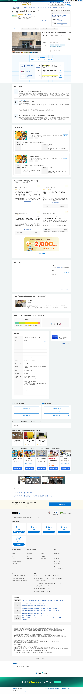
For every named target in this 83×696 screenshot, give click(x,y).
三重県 (51, 38)
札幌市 (26, 600)
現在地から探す (29, 558)
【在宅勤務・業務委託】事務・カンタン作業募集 (19, 580)
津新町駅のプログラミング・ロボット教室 (46, 496)
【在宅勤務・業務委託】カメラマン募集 (18, 578)
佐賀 (29, 617)
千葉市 (52, 603)
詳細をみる (61, 66)
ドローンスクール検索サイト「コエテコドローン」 (41, 576)
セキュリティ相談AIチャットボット (48, 667)
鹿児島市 (63, 617)
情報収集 (48, 691)
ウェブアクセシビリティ (57, 564)
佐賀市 (32, 617)
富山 (29, 608)
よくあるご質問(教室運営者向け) (66, 2)
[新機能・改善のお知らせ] (48, 4)
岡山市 (38, 615)
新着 (12, 556)
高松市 (32, 613)
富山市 (32, 608)
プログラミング (14, 558)
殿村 (55, 38)
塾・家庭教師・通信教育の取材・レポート (18, 561)
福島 (60, 600)
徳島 (23, 613)
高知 (41, 613)
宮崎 (53, 617)
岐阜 (23, 605)
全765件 (60, 20)
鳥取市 (25, 615)
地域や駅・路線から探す (30, 551)
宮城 (42, 600)
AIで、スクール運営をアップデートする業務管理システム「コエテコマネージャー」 (46, 581)
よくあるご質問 (43, 551)
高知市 (44, 613)
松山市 (38, 613)
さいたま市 (45, 603)
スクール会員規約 (57, 553)
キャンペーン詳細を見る (41, 253)
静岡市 (32, 605)
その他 (64, 691)
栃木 (29, 603)
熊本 (41, 617)
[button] (38, 41)
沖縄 (23, 619)
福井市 (44, 608)
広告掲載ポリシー (57, 569)
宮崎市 (56, 617)
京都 (29, 610)
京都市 (32, 610)
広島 (41, 615)
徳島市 (25, 613)
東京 (56, 603)
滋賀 (23, 610)
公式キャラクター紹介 (57, 563)
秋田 (48, 600)
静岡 (29, 605)
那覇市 (25, 619)
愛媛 (35, 613)
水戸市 (25, 603)
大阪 (35, 610)
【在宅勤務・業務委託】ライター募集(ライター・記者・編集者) (21, 576)
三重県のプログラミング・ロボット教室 (19, 492)
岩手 (36, 600)
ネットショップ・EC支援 (23, 691)
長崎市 (38, 617)
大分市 (50, 617)
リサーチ (44, 691)
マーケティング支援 (39, 691)
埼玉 (42, 603)
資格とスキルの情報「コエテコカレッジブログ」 (41, 586)
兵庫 (41, 610)
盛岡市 (38, 600)
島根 (29, 615)
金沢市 (38, 608)
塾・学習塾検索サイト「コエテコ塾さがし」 (40, 580)
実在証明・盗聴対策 (15, 669)
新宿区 (58, 603)
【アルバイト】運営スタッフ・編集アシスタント (19, 575)
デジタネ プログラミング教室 (62, 23)
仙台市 (45, 600)
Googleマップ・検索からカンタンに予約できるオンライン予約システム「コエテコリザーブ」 (48, 583)
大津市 (25, 610)
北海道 (23, 600)
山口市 (50, 615)
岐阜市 (25, 605)
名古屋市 (38, 605)
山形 (54, 600)
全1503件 (61, 16)
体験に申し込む (17, 468)
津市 (53, 38)
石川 (35, 608)
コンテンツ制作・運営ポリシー (59, 568)
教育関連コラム (14, 563)
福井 (41, 608)
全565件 (61, 24)
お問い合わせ (43, 553)
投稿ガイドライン (57, 558)
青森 (30, 600)
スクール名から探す (30, 555)
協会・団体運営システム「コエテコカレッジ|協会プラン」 (42, 591)
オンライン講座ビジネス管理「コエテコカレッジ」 (41, 585)
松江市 (32, 615)
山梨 (47, 608)
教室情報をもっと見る (45, 20)
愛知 (35, 605)
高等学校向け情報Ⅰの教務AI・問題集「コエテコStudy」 (42, 588)
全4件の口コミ (28, 14)
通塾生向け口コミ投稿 (66, 343)
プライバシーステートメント (58, 556)
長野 (53, 608)
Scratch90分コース (34, 156)
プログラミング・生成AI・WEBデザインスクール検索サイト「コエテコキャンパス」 (46, 575)
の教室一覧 (26, 408)
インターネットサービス (16, 691)
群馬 (36, 603)
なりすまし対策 (50, 669)
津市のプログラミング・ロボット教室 (31, 493)
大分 (47, 617)
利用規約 (55, 551)
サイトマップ (56, 566)
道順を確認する (66, 272)
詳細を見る (65, 135)
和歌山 (54, 610)
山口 (47, 615)
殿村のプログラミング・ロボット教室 (43, 495)
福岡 (23, 617)
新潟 (23, 608)
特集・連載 (13, 553)
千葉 (49, 603)
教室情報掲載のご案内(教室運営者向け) (55, 2)
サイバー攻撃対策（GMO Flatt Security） (41, 669)
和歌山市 (57, 610)
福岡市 (25, 617)
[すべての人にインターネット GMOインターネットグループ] (75, 1)
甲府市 (50, 608)
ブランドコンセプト (57, 561)
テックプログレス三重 (28, 387)
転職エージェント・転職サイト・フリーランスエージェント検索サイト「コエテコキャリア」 (48, 578)
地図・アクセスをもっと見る (63, 289)
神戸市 (44, 610)
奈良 (47, 610)
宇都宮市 (32, 603)
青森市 (32, 600)
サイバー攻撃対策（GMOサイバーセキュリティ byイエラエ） (27, 669)
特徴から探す (29, 556)
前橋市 (38, 603)
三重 (42, 605)
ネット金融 (51, 691)
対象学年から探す (29, 553)
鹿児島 (60, 617)
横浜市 (65, 603)
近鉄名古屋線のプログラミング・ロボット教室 (32, 496)
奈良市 (50, 610)
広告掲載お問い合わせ (44, 556)
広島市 (44, 615)
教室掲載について (43, 555)
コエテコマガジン (14, 555)
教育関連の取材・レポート (16, 564)
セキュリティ (34, 691)
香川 (29, 613)
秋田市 (51, 600)
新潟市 (25, 608)
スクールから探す (16, 490)
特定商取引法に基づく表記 (58, 555)
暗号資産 (55, 691)
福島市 (63, 600)
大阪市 (38, 610)
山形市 (57, 600)
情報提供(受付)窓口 (43, 558)
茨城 (23, 603)
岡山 (35, 615)
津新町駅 (53, 272)
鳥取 (23, 615)
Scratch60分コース (34, 133)
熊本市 (44, 617)
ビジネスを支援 (29, 691)
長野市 (56, 608)
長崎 (35, 617)
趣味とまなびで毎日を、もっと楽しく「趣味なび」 (41, 590)
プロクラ (58, 19)
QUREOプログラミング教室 (61, 15)
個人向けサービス (59, 691)
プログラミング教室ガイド (16, 551)
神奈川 (62, 603)
